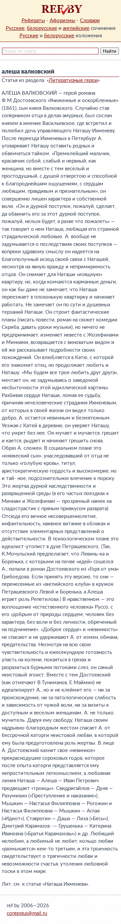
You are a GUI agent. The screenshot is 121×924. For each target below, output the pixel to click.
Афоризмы (62, 20)
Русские (15, 28)
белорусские (42, 28)
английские (76, 28)
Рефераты (33, 20)
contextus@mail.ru (27, 913)
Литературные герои (73, 80)
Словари (90, 20)
